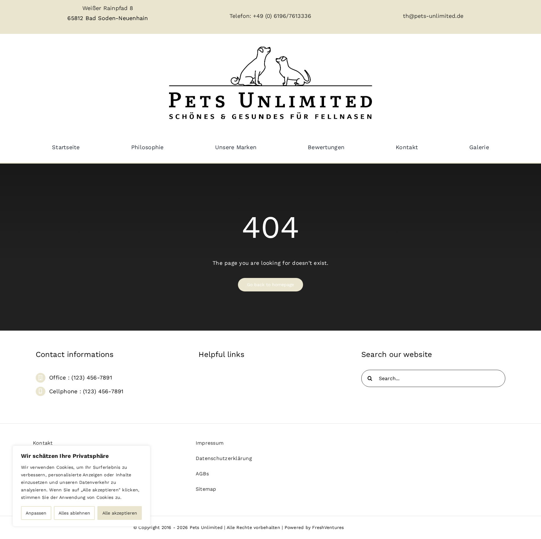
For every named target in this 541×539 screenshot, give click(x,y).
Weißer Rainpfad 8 (107, 8)
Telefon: (241, 16)
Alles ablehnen (74, 512)
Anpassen (36, 512)
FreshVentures (328, 527)
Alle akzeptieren (119, 512)
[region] (81, 486)
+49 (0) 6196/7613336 (282, 16)
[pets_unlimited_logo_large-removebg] (270, 41)
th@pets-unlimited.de (433, 16)
